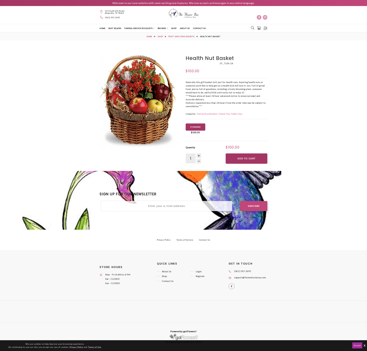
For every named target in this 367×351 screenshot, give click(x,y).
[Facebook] (259, 17)
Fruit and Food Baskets (181, 36)
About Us (185, 28)
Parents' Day (224, 114)
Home (103, 28)
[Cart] (259, 28)
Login (199, 271)
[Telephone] (101, 17)
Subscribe (254, 206)
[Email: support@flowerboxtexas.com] (265, 17)
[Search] (252, 28)
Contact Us (199, 28)
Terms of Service (184, 240)
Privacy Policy (164, 240)
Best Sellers (115, 28)
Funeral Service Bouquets (138, 28)
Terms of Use (94, 347)
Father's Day (236, 114)
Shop (174, 28)
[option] (138, 102)
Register (200, 276)
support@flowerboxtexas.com (250, 277)
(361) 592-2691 (112, 17)
